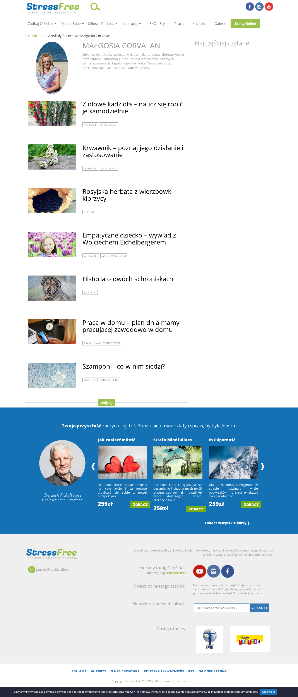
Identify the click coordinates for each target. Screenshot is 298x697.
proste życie (71, 23)
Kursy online (245, 23)
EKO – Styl (157, 23)
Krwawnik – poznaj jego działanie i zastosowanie (132, 151)
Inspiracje (130, 23)
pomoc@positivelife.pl (53, 569)
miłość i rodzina (101, 23)
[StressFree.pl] (53, 7)
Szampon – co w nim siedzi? (123, 366)
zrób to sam (108, 124)
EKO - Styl (90, 292)
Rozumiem (268, 692)
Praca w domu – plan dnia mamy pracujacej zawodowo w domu (131, 326)
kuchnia (199, 23)
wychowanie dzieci (114, 255)
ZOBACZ (140, 504)
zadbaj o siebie (41, 23)
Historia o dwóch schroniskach (127, 278)
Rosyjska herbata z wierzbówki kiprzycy (127, 195)
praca (179, 23)
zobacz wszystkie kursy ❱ (227, 523)
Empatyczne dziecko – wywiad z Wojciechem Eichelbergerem (129, 238)
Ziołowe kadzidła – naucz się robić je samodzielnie (132, 107)
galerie (220, 23)
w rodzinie (91, 255)
